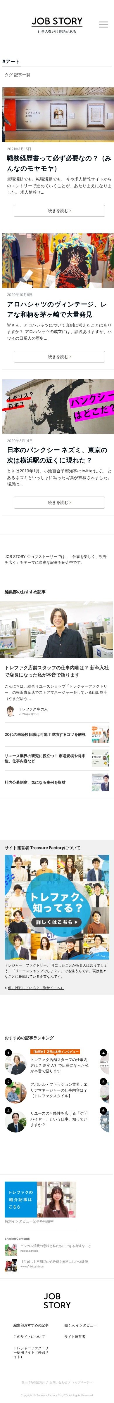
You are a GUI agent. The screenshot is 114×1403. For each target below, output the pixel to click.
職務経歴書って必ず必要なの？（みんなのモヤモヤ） (59, 163)
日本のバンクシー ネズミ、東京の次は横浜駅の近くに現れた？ (57, 455)
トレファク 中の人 (33, 709)
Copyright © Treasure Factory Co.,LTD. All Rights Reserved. (57, 1395)
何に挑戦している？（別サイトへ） (36, 988)
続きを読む (58, 210)
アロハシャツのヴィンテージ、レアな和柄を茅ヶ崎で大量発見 (57, 309)
